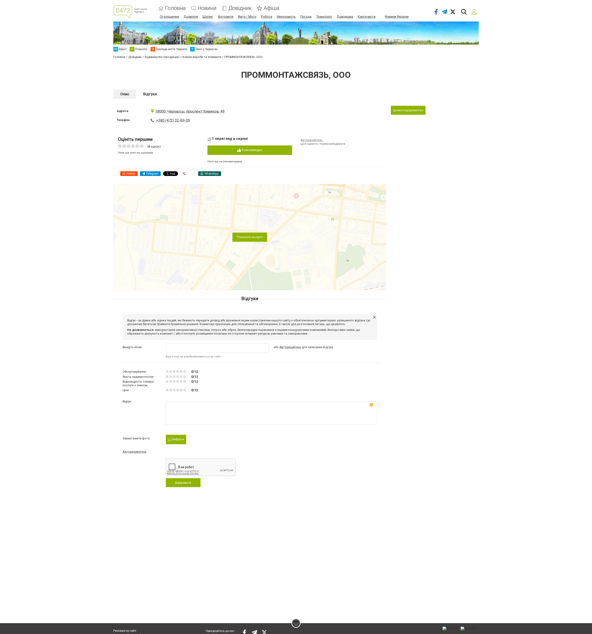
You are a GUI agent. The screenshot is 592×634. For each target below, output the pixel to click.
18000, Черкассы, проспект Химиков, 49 (190, 111)
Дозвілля (191, 16)
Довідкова (345, 16)
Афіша (271, 8)
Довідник (240, 8)
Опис (124, 94)
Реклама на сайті (124, 630)
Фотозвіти (225, 16)
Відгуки (150, 94)
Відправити (183, 482)
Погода (305, 16)
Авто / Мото (247, 16)
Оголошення (169, 16)
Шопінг (208, 16)
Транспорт (324, 16)
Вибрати (178, 439)
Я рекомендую (251, 150)
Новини (207, 8)
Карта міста (367, 16)
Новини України (397, 16)
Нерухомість (286, 16)
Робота (266, 16)
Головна (175, 8)
